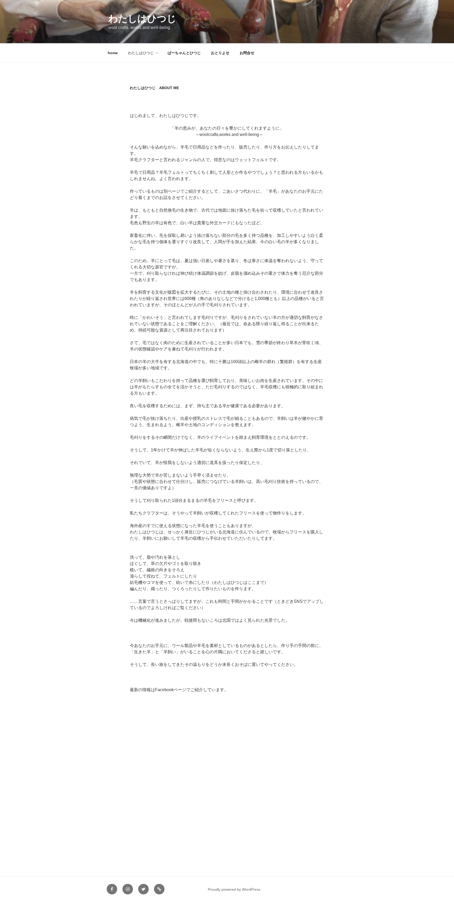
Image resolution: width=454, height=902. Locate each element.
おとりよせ (220, 53)
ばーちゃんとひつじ (184, 53)
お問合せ (247, 53)
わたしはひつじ (142, 18)
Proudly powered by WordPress (234, 889)
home (113, 53)
